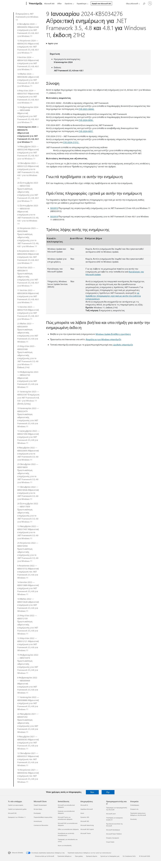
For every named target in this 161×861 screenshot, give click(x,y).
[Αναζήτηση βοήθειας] (144, 3)
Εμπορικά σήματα (91, 856)
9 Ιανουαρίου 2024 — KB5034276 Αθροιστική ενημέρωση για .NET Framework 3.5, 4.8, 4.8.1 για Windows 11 (28, 134)
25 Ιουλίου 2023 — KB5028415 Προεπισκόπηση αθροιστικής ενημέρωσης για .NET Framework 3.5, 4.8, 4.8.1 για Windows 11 (28, 276)
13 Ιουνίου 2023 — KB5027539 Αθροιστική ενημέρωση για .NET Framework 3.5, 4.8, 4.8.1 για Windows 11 (28, 312)
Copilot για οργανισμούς (15, 805)
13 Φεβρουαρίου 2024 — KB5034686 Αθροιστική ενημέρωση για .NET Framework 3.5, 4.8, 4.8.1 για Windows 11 (28, 115)
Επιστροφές (37, 813)
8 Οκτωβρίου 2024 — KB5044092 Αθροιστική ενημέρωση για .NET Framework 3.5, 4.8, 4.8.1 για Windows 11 (28, 30)
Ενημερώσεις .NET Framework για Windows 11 (27, 16)
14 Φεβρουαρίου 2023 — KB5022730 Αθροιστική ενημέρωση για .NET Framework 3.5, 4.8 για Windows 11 (27, 379)
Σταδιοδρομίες (134, 805)
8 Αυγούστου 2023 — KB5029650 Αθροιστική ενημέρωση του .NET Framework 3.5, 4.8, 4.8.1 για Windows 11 (28, 257)
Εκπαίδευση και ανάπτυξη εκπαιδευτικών (66, 834)
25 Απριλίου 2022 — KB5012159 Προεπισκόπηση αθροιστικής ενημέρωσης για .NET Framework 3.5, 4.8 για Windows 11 (27, 624)
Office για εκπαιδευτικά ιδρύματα (68, 829)
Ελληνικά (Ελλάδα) (17, 853)
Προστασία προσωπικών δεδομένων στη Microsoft (138, 814)
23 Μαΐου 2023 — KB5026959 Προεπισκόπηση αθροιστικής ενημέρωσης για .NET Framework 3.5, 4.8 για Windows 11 (27, 332)
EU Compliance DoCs (129, 856)
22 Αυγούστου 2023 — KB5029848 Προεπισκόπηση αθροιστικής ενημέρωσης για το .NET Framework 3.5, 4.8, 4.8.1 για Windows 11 (28, 237)
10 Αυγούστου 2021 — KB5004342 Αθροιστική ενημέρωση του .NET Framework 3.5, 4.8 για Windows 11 (28, 775)
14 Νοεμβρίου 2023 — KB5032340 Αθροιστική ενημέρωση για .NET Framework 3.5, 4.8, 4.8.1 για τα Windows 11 (28, 152)
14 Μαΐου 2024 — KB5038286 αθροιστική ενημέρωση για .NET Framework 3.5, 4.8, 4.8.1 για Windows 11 (28, 79)
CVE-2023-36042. (86, 109)
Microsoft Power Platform (114, 834)
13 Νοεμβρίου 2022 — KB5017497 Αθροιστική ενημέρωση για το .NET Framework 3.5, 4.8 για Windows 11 (28, 532)
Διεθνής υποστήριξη (123, 344)
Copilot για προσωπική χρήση (17, 809)
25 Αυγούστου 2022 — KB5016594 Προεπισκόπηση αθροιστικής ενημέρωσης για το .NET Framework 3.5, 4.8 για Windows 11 (27, 552)
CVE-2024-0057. (86, 131)
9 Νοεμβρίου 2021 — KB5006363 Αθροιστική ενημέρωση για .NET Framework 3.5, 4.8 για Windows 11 (28, 742)
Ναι (92, 792)
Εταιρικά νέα (134, 809)
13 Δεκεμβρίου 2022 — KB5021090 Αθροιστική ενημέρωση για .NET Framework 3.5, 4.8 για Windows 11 (28, 437)
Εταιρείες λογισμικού (112, 838)
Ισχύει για (53, 43)
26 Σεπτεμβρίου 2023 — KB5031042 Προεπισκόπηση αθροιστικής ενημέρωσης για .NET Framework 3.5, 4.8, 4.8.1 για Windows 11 (28, 191)
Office (59, 3)
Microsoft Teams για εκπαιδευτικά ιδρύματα (65, 818)
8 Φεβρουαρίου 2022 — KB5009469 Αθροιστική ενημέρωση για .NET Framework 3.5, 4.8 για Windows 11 (27, 685)
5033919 (54, 216)
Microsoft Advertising (87, 825)
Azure (82, 813)
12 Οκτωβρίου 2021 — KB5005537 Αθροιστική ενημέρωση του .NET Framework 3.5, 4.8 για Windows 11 (28, 759)
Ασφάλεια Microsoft (86, 809)
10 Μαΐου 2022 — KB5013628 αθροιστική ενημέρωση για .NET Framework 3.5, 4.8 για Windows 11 (28, 604)
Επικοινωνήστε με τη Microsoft (44, 856)
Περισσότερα (81, 3)
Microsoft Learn (111, 814)
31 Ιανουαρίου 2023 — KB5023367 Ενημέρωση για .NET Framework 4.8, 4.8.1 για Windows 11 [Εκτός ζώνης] (28, 397)
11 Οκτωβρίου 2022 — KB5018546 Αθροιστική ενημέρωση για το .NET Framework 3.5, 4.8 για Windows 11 (28, 493)
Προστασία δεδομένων (64, 856)
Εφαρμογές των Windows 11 (17, 817)
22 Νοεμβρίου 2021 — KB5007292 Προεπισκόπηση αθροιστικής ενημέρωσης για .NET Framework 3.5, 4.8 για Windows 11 (27, 722)
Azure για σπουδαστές (65, 845)
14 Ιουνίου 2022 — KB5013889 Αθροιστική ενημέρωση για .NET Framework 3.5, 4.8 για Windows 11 (28, 588)
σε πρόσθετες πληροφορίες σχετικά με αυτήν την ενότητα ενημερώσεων (113, 296)
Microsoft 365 (49, 3)
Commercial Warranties (41, 825)
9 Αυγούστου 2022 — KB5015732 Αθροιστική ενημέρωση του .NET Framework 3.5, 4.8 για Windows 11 (28, 571)
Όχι (108, 792)
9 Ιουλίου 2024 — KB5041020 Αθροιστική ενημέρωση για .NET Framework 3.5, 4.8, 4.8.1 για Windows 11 (28, 63)
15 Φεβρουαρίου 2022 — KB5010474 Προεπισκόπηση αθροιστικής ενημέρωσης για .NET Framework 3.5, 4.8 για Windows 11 (27, 663)
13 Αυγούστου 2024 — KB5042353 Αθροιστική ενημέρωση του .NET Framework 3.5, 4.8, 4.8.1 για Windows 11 (28, 46)
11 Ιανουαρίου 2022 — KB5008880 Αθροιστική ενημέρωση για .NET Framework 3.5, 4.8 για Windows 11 (28, 703)
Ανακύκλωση (38, 821)
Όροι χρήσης (79, 856)
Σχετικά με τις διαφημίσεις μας (109, 856)
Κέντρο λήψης (38, 809)
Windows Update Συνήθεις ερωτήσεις (113, 334)
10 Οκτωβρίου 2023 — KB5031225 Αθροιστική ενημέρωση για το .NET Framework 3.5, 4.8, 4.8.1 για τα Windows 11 (28, 171)
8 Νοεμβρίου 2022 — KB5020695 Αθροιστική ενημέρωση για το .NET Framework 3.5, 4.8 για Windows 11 (28, 453)
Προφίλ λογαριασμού (40, 805)
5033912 (54, 208)
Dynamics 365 (84, 817)
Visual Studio (110, 842)
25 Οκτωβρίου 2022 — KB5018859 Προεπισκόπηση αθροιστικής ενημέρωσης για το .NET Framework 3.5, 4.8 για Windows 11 (27, 473)
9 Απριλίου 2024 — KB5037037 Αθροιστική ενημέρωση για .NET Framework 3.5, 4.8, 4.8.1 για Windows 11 (28, 96)
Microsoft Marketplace (113, 830)
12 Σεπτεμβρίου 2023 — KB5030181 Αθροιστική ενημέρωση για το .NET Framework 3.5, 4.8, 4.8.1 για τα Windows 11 (28, 214)
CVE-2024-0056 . (86, 120)
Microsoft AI (84, 805)
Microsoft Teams (85, 833)
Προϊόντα (68, 3)
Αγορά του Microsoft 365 (101, 3)
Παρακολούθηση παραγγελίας (43, 817)
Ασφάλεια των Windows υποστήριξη (103, 339)
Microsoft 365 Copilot (87, 829)
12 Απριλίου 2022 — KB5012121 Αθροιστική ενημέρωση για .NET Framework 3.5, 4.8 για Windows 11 (28, 644)
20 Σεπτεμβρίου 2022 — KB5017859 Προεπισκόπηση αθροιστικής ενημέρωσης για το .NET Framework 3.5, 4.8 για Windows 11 (27, 512)
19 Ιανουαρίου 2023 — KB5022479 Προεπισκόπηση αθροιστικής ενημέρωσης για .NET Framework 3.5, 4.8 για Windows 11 (28, 417)
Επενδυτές (133, 819)
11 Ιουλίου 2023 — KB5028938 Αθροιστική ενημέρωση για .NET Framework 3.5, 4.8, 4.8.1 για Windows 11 (28, 296)
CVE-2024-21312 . (71, 142)
